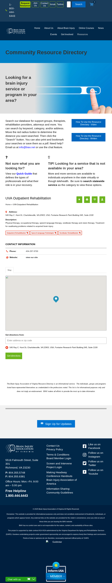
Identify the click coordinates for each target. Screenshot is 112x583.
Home (8, 204)
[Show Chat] (29, 579)
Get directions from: (14, 335)
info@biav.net (27, 147)
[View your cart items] (91, 5)
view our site (32, 257)
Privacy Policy (54, 449)
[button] (25, 4)
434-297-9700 (32, 251)
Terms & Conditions (57, 454)
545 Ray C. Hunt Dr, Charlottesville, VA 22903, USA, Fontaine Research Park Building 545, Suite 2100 (54, 347)
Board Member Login (58, 458)
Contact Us (53, 445)
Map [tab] (9, 270)
